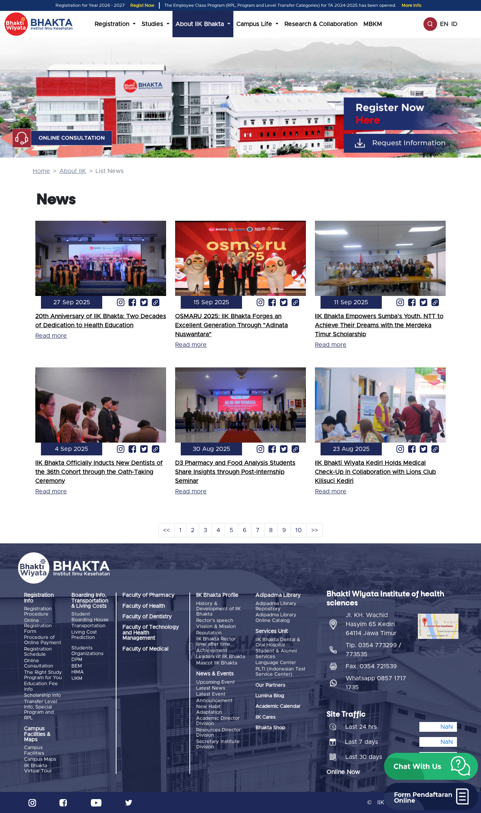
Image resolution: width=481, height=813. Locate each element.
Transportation (88, 625)
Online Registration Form (38, 626)
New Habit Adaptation (209, 709)
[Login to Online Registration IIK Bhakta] (413, 143)
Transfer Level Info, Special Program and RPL (40, 709)
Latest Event (210, 694)
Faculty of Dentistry (147, 616)
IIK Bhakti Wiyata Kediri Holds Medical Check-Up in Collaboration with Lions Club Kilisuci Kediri (375, 472)
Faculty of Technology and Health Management (151, 633)
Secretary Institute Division (218, 744)
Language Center (276, 662)
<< (166, 530)
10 (298, 530)
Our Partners (270, 685)
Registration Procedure (38, 612)
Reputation (209, 633)
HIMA (77, 672)
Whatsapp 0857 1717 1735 (376, 682)
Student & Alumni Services (276, 654)
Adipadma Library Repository (276, 606)
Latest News (210, 688)
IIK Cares (265, 717)
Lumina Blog (270, 695)
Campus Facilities (34, 750)
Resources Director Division (218, 733)
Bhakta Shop (270, 727)
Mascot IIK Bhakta (216, 663)
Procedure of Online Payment (42, 640)
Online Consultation (38, 663)
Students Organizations (87, 651)
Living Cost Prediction (84, 635)
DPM (76, 659)
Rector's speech (214, 620)
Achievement (211, 650)
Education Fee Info (41, 686)
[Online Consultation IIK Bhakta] (62, 138)
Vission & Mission (216, 626)
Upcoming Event (215, 682)
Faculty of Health (144, 606)
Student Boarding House (90, 617)
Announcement (214, 700)
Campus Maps (40, 759)
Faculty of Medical (145, 649)
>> (314, 530)
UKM (76, 678)
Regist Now (142, 5)
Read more (51, 336)
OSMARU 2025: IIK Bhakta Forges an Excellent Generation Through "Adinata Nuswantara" (231, 325)
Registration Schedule (38, 652)
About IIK (72, 171)
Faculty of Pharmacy (148, 595)
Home (41, 171)
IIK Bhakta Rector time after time (216, 642)
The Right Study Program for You (43, 675)
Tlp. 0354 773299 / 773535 (373, 649)
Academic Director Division (218, 721)
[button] (431, 766)
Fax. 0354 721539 (371, 666)
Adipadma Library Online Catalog (276, 618)
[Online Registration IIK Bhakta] (413, 114)
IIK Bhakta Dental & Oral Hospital (278, 642)
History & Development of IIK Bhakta (218, 609)
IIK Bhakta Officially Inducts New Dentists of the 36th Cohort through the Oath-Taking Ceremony (99, 472)
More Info (411, 5)
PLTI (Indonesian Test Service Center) (281, 672)
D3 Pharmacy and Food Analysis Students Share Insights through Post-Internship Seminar (235, 472)
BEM (76, 666)
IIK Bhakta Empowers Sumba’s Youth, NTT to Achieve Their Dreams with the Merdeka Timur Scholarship (379, 325)
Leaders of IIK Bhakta (220, 656)
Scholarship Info (42, 695)
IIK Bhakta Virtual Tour (38, 768)
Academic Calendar (278, 706)
